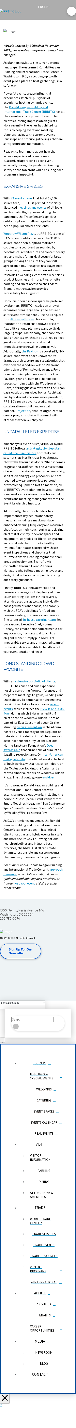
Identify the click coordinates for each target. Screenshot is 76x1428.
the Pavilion (29, 351)
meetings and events (31, 207)
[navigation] (47, 6)
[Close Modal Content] (2, 1040)
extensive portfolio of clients (35, 681)
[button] (41, 14)
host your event (24, 883)
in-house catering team (39, 619)
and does (49, 777)
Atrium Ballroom (22, 319)
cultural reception (29, 727)
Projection (22, 411)
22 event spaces (21, 198)
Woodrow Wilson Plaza (19, 233)
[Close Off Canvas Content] (5, 1398)
